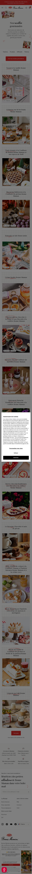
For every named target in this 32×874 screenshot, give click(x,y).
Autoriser (16, 457)
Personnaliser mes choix (16, 448)
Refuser (16, 453)
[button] (4, 869)
